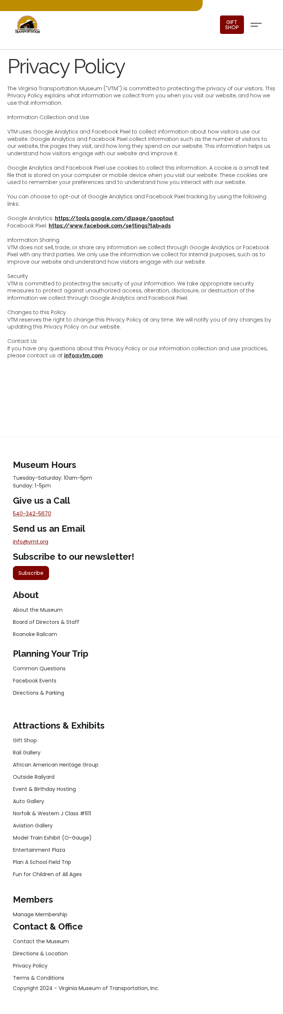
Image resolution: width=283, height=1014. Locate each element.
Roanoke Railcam (35, 634)
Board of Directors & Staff (46, 622)
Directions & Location (40, 953)
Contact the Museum (41, 941)
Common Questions (39, 668)
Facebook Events (34, 680)
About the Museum (38, 610)
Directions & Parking (38, 693)
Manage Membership (40, 914)
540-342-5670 (32, 513)
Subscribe (30, 573)
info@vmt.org (30, 541)
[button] (256, 24)
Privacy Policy (30, 965)
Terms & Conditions (38, 978)
